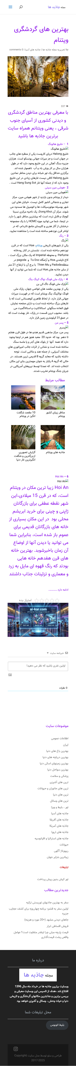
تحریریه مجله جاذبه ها (53, 50)
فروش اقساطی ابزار (57, 926)
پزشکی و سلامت (59, 776)
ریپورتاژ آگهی (61, 851)
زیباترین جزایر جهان (57, 857)
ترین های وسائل (59, 801)
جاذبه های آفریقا (59, 820)
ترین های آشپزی (59, 782)
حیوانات (64, 845)
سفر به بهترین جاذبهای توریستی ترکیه (47, 902)
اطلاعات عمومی (59, 738)
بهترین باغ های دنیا (57, 751)
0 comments (16, 50)
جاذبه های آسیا (32, 50)
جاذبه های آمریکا (58, 826)
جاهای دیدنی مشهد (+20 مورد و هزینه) (46, 920)
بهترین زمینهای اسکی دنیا (54, 763)
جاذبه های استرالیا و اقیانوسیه (51, 838)
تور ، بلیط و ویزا (59, 807)
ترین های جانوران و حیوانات (52, 788)
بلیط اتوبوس (57, 1025)
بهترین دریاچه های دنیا (55, 757)
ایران (65, 745)
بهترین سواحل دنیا (57, 770)
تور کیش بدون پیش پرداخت (52, 879)
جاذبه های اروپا (59, 832)
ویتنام (39, 245)
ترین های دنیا (60, 795)
